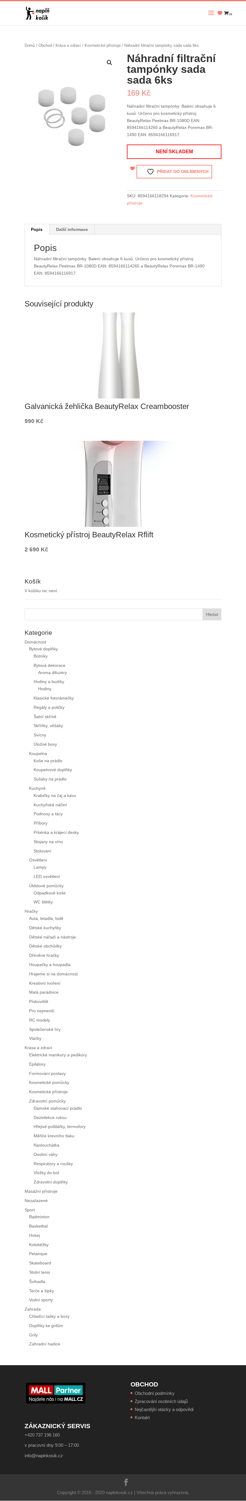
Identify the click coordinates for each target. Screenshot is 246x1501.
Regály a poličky (49, 707)
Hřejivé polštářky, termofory (60, 1126)
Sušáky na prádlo (50, 779)
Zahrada (33, 1309)
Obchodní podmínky (155, 1393)
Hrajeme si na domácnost (53, 973)
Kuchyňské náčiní (50, 804)
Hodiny (44, 688)
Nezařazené (36, 1200)
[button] (109, 62)
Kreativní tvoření (44, 983)
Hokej (34, 1235)
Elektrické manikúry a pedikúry (58, 1054)
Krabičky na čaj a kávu (55, 795)
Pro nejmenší (41, 1010)
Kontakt (142, 1417)
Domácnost (35, 642)
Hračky (31, 911)
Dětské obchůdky (45, 946)
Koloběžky (39, 1244)
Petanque (38, 1253)
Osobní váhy (46, 1154)
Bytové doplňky (43, 648)
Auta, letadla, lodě (46, 918)
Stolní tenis (39, 1272)
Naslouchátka (46, 1145)
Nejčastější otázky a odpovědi (164, 1409)
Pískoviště (38, 1001)
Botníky (41, 656)
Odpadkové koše (50, 893)
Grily (33, 1334)
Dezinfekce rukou (50, 1117)
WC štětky (43, 902)
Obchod (45, 45)
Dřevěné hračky (44, 955)
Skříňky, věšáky (48, 725)
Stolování (42, 851)
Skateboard (40, 1263)
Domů (30, 45)
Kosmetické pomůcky (49, 1082)
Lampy (40, 867)
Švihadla (37, 1281)
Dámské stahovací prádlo (58, 1108)
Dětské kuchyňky (45, 927)
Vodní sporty (41, 1299)
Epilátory (37, 1064)
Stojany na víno (48, 841)
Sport (30, 1209)
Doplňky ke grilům (46, 1325)
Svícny (40, 735)
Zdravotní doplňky (51, 1182)
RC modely (39, 1020)
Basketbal (38, 1226)
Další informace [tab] (72, 229)
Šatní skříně (45, 716)
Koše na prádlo (48, 760)
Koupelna (38, 753)
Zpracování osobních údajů (161, 1401)
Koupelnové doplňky (53, 769)
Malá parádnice (43, 992)
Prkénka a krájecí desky (56, 832)
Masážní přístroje (41, 1191)
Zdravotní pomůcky (47, 1101)
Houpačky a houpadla (49, 964)
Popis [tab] (37, 229)
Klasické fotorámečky (54, 698)
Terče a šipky (41, 1290)
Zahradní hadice (44, 1343)
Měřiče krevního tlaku (55, 1135)
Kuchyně (37, 788)
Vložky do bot (46, 1172)
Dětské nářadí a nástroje (52, 937)
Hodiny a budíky (49, 681)
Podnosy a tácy (48, 813)
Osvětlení (38, 860)
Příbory (40, 823)
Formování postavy (47, 1073)
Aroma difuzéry (52, 672)
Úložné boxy (45, 744)
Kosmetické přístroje (103, 45)
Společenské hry (45, 1029)
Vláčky (35, 1038)
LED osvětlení (47, 876)
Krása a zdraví (68, 45)
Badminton (39, 1216)
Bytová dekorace (49, 665)
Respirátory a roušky (53, 1163)
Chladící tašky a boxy (49, 1316)
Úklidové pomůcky (46, 885)
